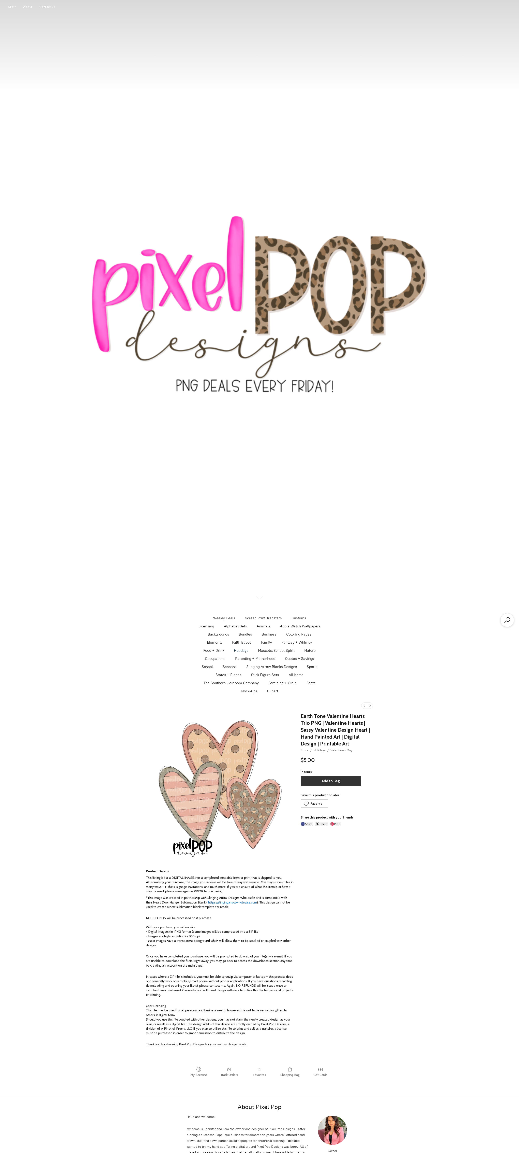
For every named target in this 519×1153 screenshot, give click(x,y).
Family (266, 642)
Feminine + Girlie (282, 683)
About (27, 7)
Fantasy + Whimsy (297, 642)
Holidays (241, 650)
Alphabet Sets (235, 626)
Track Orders (229, 1075)
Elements (214, 642)
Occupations (215, 658)
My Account (198, 1075)
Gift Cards (320, 1075)
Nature (310, 650)
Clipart (272, 691)
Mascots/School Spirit (276, 650)
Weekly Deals (224, 618)
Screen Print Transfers (263, 618)
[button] (314, 803)
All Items (296, 675)
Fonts (311, 683)
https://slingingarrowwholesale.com (232, 902)
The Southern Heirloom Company (231, 683)
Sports (312, 667)
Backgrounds (218, 634)
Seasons (230, 667)
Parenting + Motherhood (255, 658)
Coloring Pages (298, 634)
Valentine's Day (341, 750)
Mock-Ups (249, 691)
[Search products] (507, 620)
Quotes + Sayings (299, 658)
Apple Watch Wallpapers (300, 626)
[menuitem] (364, 706)
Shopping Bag (289, 1075)
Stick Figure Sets (265, 675)
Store (12, 7)
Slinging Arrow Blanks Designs (271, 667)
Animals (263, 626)
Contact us (47, 7)
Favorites (259, 1075)
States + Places (228, 675)
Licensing (206, 626)
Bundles (245, 634)
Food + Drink (213, 650)
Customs (299, 618)
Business (269, 634)
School (207, 667)
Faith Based (241, 642)
